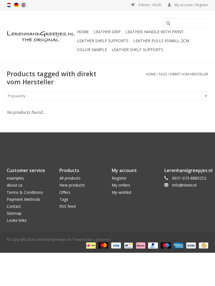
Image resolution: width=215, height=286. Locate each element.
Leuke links (17, 220)
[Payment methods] (90, 245)
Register (119, 178)
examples (15, 178)
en (23, 5)
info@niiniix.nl (184, 185)
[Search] (166, 23)
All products (70, 178)
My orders (121, 185)
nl (9, 5)
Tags (162, 74)
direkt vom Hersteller (189, 74)
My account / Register (191, 5)
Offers (65, 192)
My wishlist (122, 192)
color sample (92, 49)
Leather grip (107, 31)
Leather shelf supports (102, 40)
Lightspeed (102, 239)
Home (83, 31)
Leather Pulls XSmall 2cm (161, 40)
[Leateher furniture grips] (41, 36)
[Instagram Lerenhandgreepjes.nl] (112, 145)
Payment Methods (23, 199)
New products (72, 185)
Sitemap (14, 213)
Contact (14, 206)
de (16, 5)
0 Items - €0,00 (149, 5)
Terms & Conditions (25, 192)
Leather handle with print (154, 31)
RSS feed (67, 206)
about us (15, 185)
